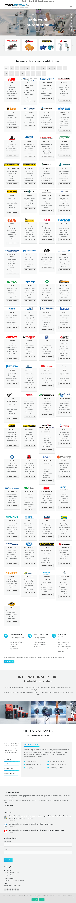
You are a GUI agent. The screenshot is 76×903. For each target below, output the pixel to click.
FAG (46, 224)
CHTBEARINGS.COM (12, 168)
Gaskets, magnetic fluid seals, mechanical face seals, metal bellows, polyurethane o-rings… (12, 265)
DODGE (29, 195)
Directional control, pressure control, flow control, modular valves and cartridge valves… (46, 91)
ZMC (11, 608)
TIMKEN (11, 577)
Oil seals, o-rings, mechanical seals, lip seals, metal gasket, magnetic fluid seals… (64, 376)
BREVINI (46, 112)
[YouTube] (10, 889)
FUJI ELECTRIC (29, 254)
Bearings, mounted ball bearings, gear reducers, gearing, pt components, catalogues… (29, 201)
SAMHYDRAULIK (12, 492)
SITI (29, 521)
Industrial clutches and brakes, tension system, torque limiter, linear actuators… (29, 94)
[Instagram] (18, 889)
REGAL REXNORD (64, 399)
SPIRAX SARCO (11, 548)
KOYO (12, 312)
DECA (12, 195)
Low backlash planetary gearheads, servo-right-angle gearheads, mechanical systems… (64, 587)
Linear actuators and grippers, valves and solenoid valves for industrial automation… (12, 148)
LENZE (64, 312)
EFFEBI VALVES (64, 195)
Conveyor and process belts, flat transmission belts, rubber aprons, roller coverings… (64, 148)
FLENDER (64, 224)
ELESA (12, 224)
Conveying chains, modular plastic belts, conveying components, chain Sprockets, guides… (64, 405)
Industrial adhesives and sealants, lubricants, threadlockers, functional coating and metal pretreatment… (12, 349)
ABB (11, 83)
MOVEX (46, 370)
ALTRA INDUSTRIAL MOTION (29, 85)
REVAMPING (29, 430)
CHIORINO (64, 141)
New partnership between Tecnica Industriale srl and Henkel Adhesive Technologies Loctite (36, 830)
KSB (29, 312)
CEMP (29, 141)
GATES (47, 254)
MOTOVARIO (29, 370)
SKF (47, 521)
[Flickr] (13, 889)
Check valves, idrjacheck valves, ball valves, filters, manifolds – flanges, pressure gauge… (12, 376)
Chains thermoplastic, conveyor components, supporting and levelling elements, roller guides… (47, 440)
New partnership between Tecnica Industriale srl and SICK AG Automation (31, 824)
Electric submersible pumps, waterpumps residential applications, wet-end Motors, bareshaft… (46, 471)
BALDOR (64, 83)
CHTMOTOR (29, 168)
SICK (64, 492)
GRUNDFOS (64, 254)
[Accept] (74, 898)
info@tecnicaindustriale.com (12, 886)
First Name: (7, 842)
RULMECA (29, 461)
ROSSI (64, 430)
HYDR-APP (29, 285)
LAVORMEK (46, 312)
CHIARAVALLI (46, 141)
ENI (29, 224)
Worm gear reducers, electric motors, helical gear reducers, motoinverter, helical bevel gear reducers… (29, 378)
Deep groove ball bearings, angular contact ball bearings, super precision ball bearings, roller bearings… (29, 407)
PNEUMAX (46, 399)
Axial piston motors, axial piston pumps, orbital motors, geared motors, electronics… (11, 498)
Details (41, 899)
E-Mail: (6, 849)
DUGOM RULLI (46, 195)
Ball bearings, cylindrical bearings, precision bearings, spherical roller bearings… (11, 583)
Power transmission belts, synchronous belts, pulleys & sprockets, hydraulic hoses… (46, 261)
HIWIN (12, 285)
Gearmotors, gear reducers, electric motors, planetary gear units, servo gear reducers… (64, 436)
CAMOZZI (12, 141)
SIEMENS (12, 521)
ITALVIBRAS (64, 285)
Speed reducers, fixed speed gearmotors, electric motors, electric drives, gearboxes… (29, 119)
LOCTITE (12, 341)
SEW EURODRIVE (46, 492)
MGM (46, 341)
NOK (64, 370)
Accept (34, 899)
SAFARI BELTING (64, 461)
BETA (12, 112)
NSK (29, 399)
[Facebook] (5, 889)
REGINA (11, 430)
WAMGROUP (29, 577)
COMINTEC (46, 168)
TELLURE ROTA (64, 548)
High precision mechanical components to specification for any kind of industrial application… (46, 320)
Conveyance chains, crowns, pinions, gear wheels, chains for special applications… (12, 614)
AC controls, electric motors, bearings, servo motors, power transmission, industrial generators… (64, 91)
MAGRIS (29, 341)
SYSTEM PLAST (29, 548)
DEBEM (64, 168)
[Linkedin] (15, 889)
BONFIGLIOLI (29, 112)
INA (47, 285)
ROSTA (12, 461)
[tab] (31, 744)
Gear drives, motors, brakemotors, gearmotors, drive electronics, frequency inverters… (12, 203)
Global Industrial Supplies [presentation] (31, 744)
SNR (64, 521)
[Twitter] (7, 889)
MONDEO (12, 370)
